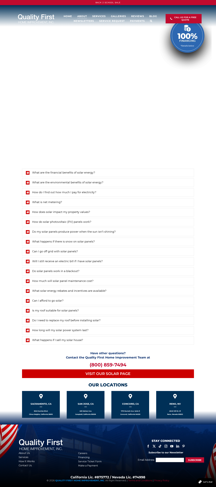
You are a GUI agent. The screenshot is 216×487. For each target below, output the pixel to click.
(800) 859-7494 (108, 365)
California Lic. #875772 (90, 477)
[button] (151, 21)
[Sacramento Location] (41, 404)
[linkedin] (177, 446)
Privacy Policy (161, 480)
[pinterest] (183, 446)
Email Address (146, 459)
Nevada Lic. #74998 (128, 477)
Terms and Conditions (140, 480)
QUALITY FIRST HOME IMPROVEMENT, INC (79, 480)
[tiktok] (160, 446)
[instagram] (165, 446)
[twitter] (154, 446)
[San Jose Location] (85, 405)
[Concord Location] (130, 405)
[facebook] (148, 446)
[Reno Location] (175, 405)
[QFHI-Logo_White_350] (36, 14)
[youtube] (171, 446)
